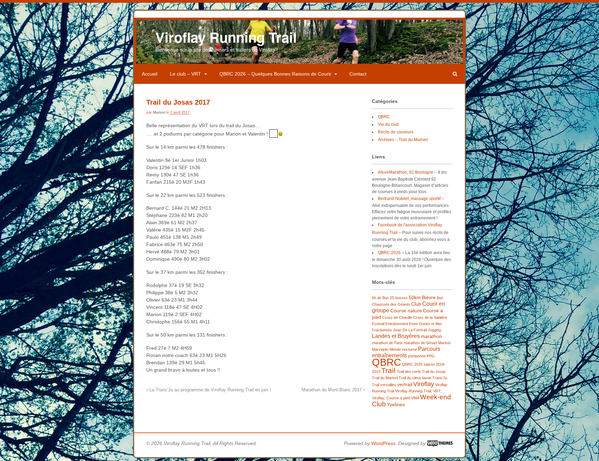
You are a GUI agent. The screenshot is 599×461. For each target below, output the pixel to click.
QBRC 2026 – (391, 252)
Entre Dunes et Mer (425, 324)
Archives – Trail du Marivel (403, 139)
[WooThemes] (440, 443)
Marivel (444, 343)
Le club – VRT (185, 74)
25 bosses (399, 298)
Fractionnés (382, 330)
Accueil (149, 74)
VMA (415, 398)
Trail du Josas (434, 371)
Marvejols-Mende (386, 349)
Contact (357, 74)
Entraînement (396, 324)
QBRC (384, 116)
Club (416, 304)
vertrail (404, 384)
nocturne (409, 349)
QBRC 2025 (412, 364)
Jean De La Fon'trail (410, 330)
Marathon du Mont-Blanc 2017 (332, 390)
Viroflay (423, 384)
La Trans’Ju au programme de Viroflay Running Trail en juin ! (209, 390)
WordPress (383, 443)
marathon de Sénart (420, 343)
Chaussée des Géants (391, 304)
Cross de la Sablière (430, 317)
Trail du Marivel (385, 378)
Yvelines (396, 404)
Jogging (434, 330)
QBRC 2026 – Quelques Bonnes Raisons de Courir (275, 74)
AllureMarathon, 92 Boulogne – (407, 172)
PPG (431, 356)
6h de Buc (380, 298)
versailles (388, 385)
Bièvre (429, 297)
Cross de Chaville (397, 317)
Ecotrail (378, 324)
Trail (388, 370)
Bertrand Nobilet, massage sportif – (411, 198)
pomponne (417, 356)
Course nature (406, 310)
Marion (159, 112)
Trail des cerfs (409, 371)
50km (415, 297)
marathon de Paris (387, 343)
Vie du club (388, 124)
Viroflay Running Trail (226, 37)
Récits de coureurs (395, 132)
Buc (440, 298)
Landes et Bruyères (396, 336)
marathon (431, 336)
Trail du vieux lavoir (415, 378)
